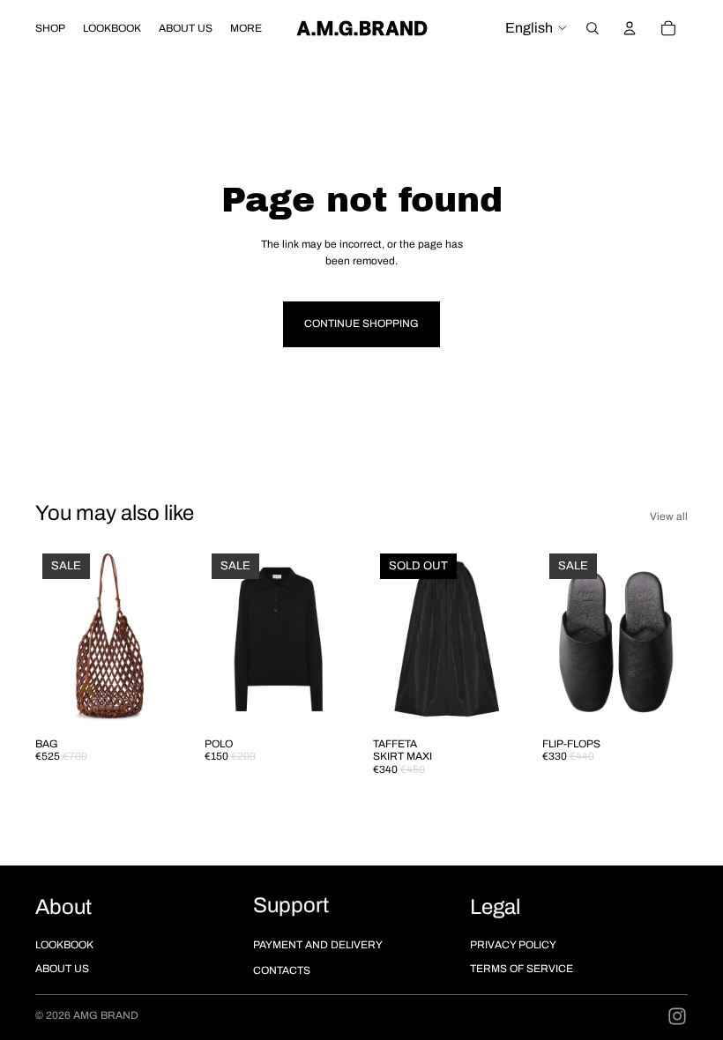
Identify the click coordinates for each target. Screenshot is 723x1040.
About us (62, 968)
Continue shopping (361, 323)
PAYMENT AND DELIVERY (318, 945)
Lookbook (64, 945)
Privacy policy (513, 945)
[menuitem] (246, 28)
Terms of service (521, 968)
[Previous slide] (54, 637)
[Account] (629, 28)
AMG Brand (105, 1015)
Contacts (281, 970)
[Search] (592, 28)
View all (669, 516)
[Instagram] (677, 1016)
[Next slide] (162, 637)
